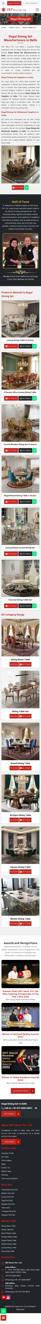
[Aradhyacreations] (3, 3)
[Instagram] (8, 1297)
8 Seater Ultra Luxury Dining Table (20, 392)
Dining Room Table (20, 659)
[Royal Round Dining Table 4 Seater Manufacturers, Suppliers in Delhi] (20, 474)
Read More (14, 664)
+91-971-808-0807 (13, 1275)
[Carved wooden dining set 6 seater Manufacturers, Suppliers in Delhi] (20, 423)
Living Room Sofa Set (9, 1189)
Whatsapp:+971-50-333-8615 (17, 1291)
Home (3, 27)
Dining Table (14, 27)
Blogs (3, 1164)
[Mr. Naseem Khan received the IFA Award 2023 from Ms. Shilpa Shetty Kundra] (20, 250)
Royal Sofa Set (7, 1200)
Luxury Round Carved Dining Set (20, 547)
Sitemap (4, 1175)
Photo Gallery (6, 1160)
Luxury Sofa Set (7, 1197)
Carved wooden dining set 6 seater (20, 444)
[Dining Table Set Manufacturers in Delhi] (20, 689)
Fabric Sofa (5, 1207)
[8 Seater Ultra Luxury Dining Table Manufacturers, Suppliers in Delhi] (20, 371)
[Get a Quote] (3, 1318)
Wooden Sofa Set (8, 1204)
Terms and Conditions (9, 1178)
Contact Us (5, 1168)
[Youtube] (4, 1297)
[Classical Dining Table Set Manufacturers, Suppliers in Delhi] (20, 578)
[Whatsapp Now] (27, 187)
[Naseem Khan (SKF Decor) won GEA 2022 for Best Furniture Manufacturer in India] (20, 1060)
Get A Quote (12, 346)
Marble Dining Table (20, 919)
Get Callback (26, 346)
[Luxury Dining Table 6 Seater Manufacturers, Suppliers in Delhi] (20, 319)
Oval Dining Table (7, 1251)
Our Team (5, 1157)
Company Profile (7, 1153)
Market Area (6, 1171)
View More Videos (20, 1091)
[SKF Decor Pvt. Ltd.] (12, 9)
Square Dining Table (20, 867)
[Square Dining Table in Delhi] (20, 845)
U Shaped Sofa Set (8, 1211)
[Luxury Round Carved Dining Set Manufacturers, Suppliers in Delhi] (20, 526)
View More (9, 1141)
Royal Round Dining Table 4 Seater (20, 495)
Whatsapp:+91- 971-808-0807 (18, 1279)
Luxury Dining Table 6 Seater (20, 340)
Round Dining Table (20, 763)
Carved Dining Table (8, 1247)
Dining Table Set (20, 711)
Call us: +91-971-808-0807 (18, 1108)
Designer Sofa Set (8, 1215)
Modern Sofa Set (7, 1193)
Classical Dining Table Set (20, 599)
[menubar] (37, 9)
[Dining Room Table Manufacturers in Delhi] (20, 638)
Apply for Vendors (14, 3)
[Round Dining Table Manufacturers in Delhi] (20, 741)
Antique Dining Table (20, 815)
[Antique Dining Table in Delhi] (20, 793)
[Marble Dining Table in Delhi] (20, 897)
